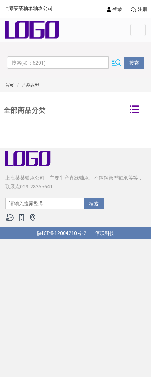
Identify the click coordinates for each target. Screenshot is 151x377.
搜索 (134, 62)
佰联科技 (104, 233)
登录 (117, 9)
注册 (141, 9)
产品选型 (30, 85)
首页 (9, 85)
